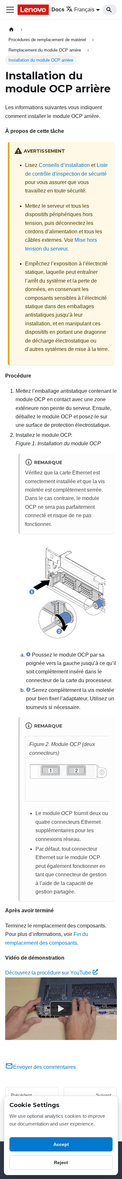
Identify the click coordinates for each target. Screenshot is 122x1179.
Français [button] (84, 9)
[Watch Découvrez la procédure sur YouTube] (61, 1008)
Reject (61, 1162)
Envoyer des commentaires (44, 1067)
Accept (61, 1144)
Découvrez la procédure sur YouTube (48, 972)
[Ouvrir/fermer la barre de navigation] (10, 10)
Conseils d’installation (64, 165)
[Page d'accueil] (11, 30)
